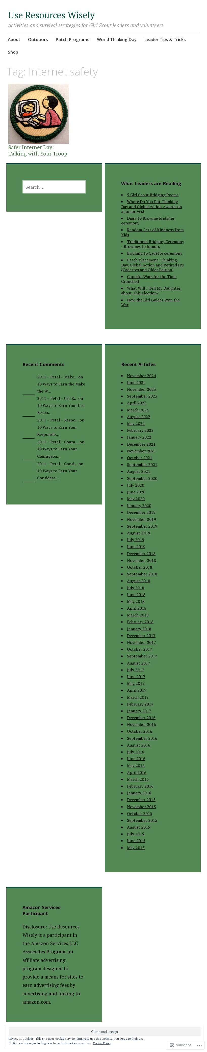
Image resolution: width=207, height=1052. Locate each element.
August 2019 (138, 533)
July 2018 (135, 588)
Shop (13, 52)
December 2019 (141, 512)
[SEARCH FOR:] (54, 186)
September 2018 (142, 574)
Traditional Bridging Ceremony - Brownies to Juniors (152, 244)
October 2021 (139, 457)
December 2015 (141, 799)
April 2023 (136, 403)
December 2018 (141, 553)
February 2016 (140, 786)
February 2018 (140, 622)
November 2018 (141, 560)
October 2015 (139, 813)
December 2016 (141, 717)
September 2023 (142, 396)
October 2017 (139, 649)
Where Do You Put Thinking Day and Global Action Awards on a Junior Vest (151, 206)
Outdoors (38, 39)
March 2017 (138, 697)
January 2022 (139, 437)
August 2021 (138, 471)
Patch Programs (72, 39)
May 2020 (136, 498)
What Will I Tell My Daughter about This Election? (150, 290)
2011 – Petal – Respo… (58, 420)
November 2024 (141, 375)
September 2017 (142, 656)
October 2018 (139, 567)
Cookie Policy (102, 1043)
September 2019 (142, 526)
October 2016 (139, 731)
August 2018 (138, 580)
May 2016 (136, 765)
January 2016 (139, 793)
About (14, 39)
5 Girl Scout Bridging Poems (152, 195)
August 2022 (138, 416)
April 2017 (136, 690)
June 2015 (136, 840)
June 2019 (136, 546)
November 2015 (141, 806)
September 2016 (142, 738)
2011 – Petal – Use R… (57, 398)
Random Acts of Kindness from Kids (152, 232)
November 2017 (141, 642)
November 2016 (141, 724)
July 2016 (135, 752)
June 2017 (136, 676)
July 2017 (135, 670)
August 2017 (138, 663)
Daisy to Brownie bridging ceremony (147, 220)
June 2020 (136, 492)
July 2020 (135, 485)
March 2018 (138, 615)
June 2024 (136, 382)
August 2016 (138, 745)
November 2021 (141, 451)
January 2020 (139, 505)
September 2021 (142, 464)
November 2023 (141, 389)
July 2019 (135, 539)
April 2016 (136, 772)
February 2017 (140, 704)
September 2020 (142, 478)
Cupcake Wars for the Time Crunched (148, 279)
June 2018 (136, 594)
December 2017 (141, 635)
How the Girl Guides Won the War (150, 302)
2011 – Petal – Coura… (58, 442)
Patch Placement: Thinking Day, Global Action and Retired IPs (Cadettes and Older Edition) (152, 264)
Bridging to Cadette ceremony (154, 253)
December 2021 (141, 444)
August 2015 (138, 827)
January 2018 (139, 629)
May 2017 (136, 683)
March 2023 (138, 410)
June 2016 (136, 758)
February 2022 (140, 430)
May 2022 (136, 423)
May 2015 (136, 847)
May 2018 (136, 601)
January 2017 (139, 711)
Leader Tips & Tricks (165, 39)
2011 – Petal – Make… (57, 377)
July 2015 (135, 834)
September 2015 (142, 820)
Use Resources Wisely (51, 15)
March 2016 (138, 779)
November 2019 (141, 519)
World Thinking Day (117, 39)
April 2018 (136, 608)
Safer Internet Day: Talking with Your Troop (37, 150)
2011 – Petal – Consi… (57, 463)
